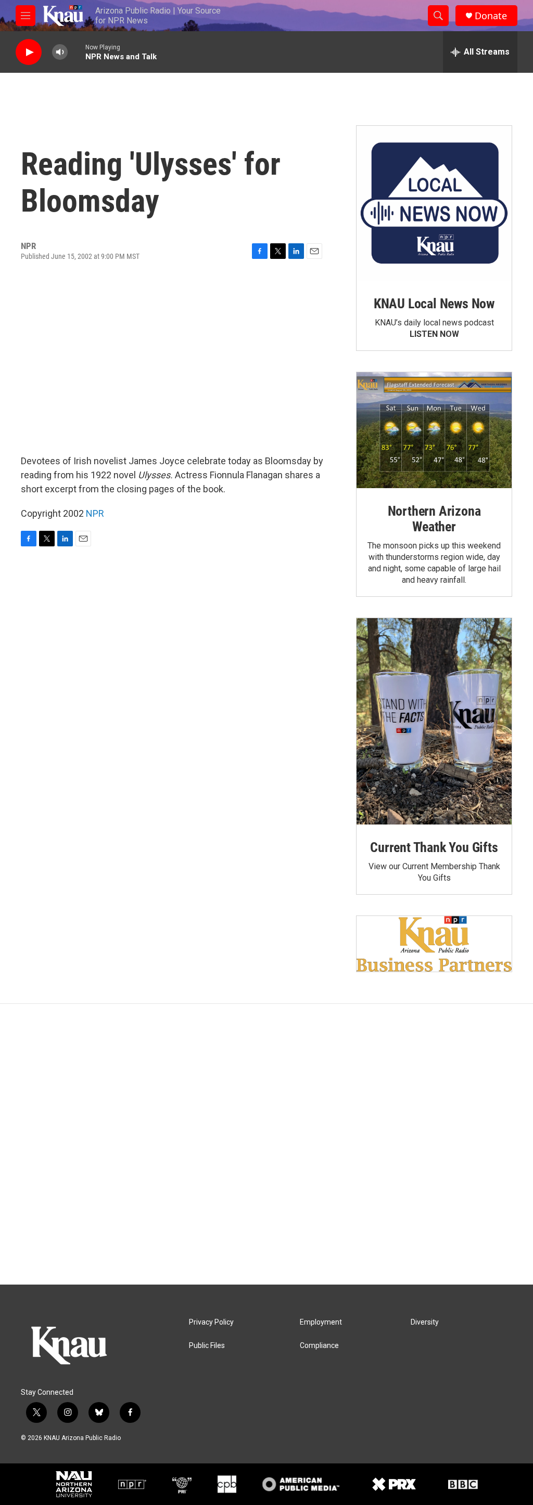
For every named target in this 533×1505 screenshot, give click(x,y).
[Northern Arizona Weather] (434, 430)
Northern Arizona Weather (434, 518)
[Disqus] (266, 1144)
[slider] (76, 51)
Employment (321, 1322)
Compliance (319, 1346)
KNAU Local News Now (434, 303)
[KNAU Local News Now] (434, 203)
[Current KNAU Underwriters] (434, 944)
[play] (28, 52)
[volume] (60, 52)
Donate (491, 15)
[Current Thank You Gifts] (434, 721)
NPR (95, 513)
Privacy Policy (211, 1322)
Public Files (207, 1346)
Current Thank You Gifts (434, 847)
